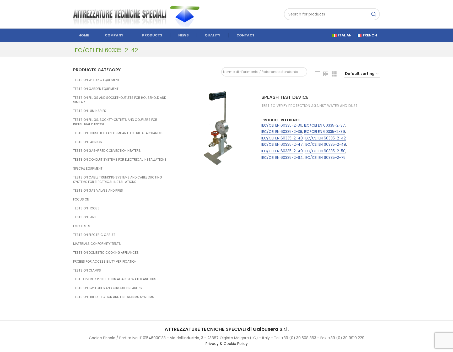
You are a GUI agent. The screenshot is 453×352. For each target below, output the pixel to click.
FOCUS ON (81, 199)
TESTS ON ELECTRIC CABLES (94, 234)
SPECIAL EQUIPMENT (88, 168)
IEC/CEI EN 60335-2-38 (281, 131)
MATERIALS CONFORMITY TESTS (97, 243)
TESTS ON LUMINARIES (89, 111)
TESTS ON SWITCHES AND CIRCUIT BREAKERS (107, 288)
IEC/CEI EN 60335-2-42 (325, 138)
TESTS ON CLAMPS (87, 270)
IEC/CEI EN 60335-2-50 (325, 151)
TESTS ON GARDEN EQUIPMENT (95, 88)
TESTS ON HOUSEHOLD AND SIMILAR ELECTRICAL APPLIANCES (118, 133)
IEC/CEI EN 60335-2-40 (282, 138)
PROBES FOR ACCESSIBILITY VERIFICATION (105, 261)
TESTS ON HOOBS (86, 208)
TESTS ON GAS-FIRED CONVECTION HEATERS (107, 150)
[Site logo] (138, 14)
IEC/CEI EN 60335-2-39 (324, 131)
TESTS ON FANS (84, 217)
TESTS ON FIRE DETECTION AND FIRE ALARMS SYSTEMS (113, 297)
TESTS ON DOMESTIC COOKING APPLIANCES (106, 252)
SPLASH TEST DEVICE (285, 97)
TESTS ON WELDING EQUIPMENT (96, 80)
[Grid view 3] (334, 74)
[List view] (317, 74)
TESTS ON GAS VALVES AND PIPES (98, 190)
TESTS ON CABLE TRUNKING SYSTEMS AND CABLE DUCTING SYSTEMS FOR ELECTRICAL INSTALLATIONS (117, 179)
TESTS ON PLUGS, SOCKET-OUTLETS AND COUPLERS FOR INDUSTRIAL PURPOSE (115, 121)
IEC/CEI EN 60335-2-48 (325, 144)
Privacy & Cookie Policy (227, 343)
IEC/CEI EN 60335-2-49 (282, 151)
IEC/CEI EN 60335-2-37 (324, 125)
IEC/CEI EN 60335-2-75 (325, 157)
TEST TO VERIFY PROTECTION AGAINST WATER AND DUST (115, 279)
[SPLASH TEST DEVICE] (218, 128)
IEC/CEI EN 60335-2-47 (282, 144)
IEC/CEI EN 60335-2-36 (281, 125)
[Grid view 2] (325, 74)
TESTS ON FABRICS (87, 142)
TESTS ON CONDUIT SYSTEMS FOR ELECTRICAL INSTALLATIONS (119, 159)
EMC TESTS (81, 226)
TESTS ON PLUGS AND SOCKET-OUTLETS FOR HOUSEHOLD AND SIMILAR (119, 99)
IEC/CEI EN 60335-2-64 (282, 157)
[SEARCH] (374, 14)
